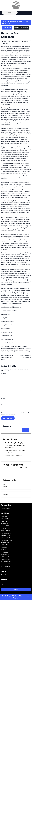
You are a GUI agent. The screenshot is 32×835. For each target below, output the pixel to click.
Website (3, 405)
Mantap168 (8, 46)
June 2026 (5, 519)
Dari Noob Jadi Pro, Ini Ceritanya (13, 456)
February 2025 (6, 557)
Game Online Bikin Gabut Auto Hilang (15, 450)
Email (3, 399)
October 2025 (6, 538)
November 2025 (6, 535)
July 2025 (5, 545)
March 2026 (5, 526)
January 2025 (6, 559)
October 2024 (6, 566)
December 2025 (6, 533)
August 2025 (5, 542)
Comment (4, 373)
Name (3, 393)
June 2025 (5, 547)
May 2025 (5, 549)
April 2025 (5, 552)
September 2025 (7, 540)
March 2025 (5, 554)
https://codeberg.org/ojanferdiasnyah (11, 307)
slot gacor (5, 486)
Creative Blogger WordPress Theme (13, 596)
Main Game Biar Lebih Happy (12, 453)
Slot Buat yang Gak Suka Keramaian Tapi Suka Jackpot (7, 357)
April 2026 (5, 523)
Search (7, 426)
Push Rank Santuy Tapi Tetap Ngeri (14, 443)
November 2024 (6, 564)
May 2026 (5, 521)
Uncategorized (7, 27)
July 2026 (5, 516)
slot (4, 484)
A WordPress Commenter (10, 468)
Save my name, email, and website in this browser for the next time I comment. (15, 414)
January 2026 (6, 530)
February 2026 (6, 528)
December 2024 (6, 561)
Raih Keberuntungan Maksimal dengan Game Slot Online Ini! (15, 22)
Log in (4, 574)
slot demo (5, 494)
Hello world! (23, 468)
